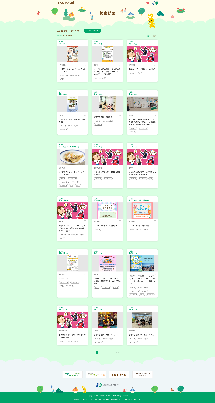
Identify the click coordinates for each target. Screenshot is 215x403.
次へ (117, 352)
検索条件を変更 (93, 31)
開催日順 (155, 36)
